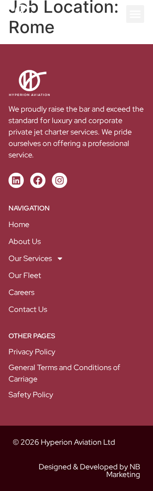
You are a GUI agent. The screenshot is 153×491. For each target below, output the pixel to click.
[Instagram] (59, 180)
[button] (135, 14)
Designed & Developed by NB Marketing (89, 470)
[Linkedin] (16, 180)
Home (18, 224)
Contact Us (27, 309)
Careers (21, 292)
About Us (24, 241)
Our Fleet (24, 275)
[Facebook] (37, 180)
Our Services (30, 258)
